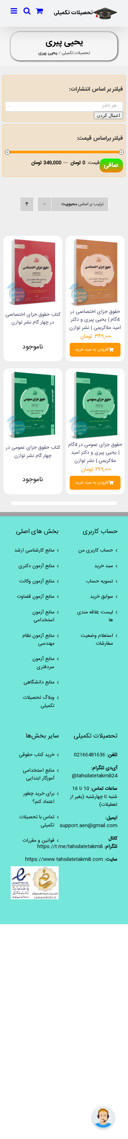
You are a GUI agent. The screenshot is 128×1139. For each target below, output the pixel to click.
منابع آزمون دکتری (36, 566)
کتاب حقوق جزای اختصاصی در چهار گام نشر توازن (32, 318)
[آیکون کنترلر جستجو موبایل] (27, 11)
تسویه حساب (99, 581)
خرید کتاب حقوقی (36, 755)
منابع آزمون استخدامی (43, 616)
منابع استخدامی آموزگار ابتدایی (38, 775)
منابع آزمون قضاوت (35, 597)
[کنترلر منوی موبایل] (14, 11)
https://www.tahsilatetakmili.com (64, 859)
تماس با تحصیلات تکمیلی (36, 821)
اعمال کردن (108, 115)
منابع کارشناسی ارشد (34, 550)
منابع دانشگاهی (38, 682)
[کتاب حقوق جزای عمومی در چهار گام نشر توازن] (32, 374)
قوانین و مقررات (38, 841)
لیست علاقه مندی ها (95, 616)
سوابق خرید (101, 597)
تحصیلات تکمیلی (76, 53)
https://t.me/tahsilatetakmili (70, 846)
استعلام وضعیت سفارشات (97, 640)
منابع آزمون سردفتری (43, 663)
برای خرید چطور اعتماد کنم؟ (38, 798)
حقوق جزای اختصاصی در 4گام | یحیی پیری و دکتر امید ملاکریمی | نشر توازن (95, 320)
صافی (111, 165)
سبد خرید (103, 566)
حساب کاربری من (95, 550)
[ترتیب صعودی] (27, 204)
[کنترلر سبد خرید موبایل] (39, 11)
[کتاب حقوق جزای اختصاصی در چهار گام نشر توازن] (32, 241)
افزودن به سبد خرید (92, 349)
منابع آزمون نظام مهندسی (38, 640)
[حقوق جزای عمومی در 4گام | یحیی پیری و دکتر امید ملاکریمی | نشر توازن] (95, 374)
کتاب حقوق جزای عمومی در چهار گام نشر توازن (33, 451)
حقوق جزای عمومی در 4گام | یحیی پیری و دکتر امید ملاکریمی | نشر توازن (95, 453)
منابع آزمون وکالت (36, 581)
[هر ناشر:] (64, 106)
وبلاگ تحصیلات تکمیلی (38, 702)
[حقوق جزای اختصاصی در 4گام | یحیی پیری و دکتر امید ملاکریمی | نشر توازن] (95, 241)
